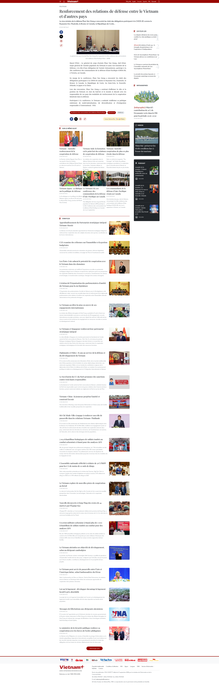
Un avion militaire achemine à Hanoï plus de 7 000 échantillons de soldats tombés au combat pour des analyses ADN (81, 525)
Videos (140, 125)
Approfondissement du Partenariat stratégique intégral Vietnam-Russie (82, 224)
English (134, 1)
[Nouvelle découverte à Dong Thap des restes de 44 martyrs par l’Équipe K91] (119, 508)
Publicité (94, 668)
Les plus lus (141, 31)
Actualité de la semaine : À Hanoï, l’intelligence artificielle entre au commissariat (141, 171)
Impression (61, 41)
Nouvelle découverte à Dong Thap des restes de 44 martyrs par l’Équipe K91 (80, 504)
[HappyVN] (154, 660)
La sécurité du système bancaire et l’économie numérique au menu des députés (145, 76)
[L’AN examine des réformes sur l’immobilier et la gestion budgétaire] (119, 248)
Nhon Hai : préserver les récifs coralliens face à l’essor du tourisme (145, 148)
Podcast (141, 163)
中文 (149, 1)
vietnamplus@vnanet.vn (102, 679)
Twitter (61, 36)
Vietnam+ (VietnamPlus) (73, 1)
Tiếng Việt (128, 1)
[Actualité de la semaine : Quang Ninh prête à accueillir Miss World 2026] (154, 209)
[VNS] (106, 660)
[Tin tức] (79, 660)
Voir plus (66, 218)
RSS (121, 666)
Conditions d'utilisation (112, 666)
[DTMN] (130, 660)
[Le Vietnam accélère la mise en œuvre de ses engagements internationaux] (119, 310)
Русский (154, 1)
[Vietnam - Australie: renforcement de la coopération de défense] (71, 138)
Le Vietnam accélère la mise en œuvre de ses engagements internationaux (78, 306)
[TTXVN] (64, 660)
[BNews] (87, 660)
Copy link (61, 45)
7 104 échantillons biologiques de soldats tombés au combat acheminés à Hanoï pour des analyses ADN (81, 440)
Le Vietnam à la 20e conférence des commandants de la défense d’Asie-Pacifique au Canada (94, 192)
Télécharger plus (94, 648)
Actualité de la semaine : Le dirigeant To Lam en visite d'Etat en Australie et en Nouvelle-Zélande (141, 190)
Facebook (61, 32)
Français (139, 1)
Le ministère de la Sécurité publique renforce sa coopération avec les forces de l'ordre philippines (80, 629)
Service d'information (147, 666)
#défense (120, 112)
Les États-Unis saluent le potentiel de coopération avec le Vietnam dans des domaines (82, 262)
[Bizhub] (95, 660)
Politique (62, 6)
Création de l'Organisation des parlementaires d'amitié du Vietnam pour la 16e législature (82, 284)
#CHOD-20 (111, 112)
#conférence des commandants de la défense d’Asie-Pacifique (88, 112)
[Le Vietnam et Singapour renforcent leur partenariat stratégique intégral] (119, 334)
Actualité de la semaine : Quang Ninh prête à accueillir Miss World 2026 (141, 210)
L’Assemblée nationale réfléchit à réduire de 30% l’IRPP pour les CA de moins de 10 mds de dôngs (82, 464)
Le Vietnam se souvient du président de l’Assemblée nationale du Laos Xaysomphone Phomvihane (146, 66)
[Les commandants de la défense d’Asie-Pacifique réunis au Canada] (118, 178)
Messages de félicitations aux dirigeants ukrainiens (81, 609)
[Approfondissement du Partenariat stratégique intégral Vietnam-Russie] (119, 228)
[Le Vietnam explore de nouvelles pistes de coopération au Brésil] (119, 488)
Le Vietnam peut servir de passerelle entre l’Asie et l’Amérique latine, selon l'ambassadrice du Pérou (80, 570)
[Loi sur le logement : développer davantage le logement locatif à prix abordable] (119, 594)
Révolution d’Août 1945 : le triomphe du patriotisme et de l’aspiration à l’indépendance (144, 47)
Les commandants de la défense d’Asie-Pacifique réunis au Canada (116, 191)
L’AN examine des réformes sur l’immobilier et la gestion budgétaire (83, 243)
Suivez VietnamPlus (110, 119)
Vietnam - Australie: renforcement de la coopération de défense (68, 151)
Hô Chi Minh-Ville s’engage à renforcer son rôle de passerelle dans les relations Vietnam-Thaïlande (80, 416)
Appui (126, 666)
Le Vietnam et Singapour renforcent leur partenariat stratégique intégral (81, 330)
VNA (138, 666)
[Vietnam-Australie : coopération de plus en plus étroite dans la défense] (118, 138)
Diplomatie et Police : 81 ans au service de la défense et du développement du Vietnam (82, 354)
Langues (132, 666)
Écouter (141, 178)
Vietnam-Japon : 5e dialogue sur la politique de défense (70, 189)
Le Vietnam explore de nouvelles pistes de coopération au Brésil (82, 484)
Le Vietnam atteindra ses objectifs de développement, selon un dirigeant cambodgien (81, 548)
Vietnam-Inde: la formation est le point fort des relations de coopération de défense (94, 151)
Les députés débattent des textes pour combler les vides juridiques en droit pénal (145, 37)
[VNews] (72, 660)
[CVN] (118, 660)
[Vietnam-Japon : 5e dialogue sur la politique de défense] (71, 178)
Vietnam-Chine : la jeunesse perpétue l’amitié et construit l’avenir (79, 398)
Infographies (142, 85)
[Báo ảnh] (142, 660)
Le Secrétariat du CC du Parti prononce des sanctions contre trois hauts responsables (82, 378)
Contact (101, 668)
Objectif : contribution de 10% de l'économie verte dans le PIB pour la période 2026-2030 (145, 111)
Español (145, 1)
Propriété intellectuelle (98, 666)
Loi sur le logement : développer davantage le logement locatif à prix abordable (82, 590)
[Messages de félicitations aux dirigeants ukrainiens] (119, 614)
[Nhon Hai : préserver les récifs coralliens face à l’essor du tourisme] (146, 136)
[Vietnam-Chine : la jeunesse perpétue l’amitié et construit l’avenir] (119, 402)
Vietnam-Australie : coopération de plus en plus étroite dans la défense (118, 151)
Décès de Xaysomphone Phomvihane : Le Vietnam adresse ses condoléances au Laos (146, 57)
